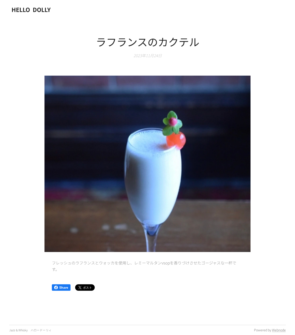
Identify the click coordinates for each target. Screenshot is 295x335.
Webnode (279, 330)
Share (63, 287)
